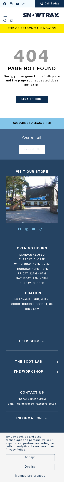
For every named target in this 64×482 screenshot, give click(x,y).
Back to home (32, 99)
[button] (11, 21)
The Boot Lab (28, 361)
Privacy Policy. (16, 450)
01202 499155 (37, 399)
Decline (30, 467)
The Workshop (28, 371)
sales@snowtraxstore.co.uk (36, 404)
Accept (30, 457)
